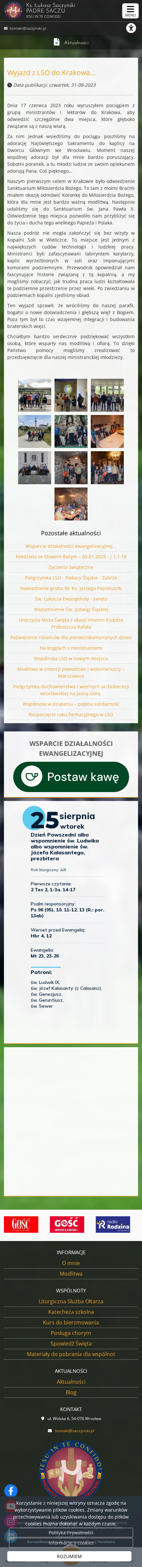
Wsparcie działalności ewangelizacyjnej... (71, 546)
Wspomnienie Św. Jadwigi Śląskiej (71, 609)
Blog (71, 1392)
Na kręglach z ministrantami (71, 648)
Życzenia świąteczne (71, 567)
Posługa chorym (71, 1333)
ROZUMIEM (69, 1556)
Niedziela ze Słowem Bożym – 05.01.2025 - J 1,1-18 (71, 556)
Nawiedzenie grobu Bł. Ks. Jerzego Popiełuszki (71, 588)
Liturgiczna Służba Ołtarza (71, 1301)
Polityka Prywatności (71, 1532)
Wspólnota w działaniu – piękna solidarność (71, 704)
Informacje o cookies (71, 1543)
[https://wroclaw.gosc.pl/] (50, 1224)
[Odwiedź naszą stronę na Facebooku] (11, 1490)
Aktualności (76, 43)
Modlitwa (71, 1273)
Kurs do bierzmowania (71, 1322)
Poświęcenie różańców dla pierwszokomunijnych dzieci (71, 637)
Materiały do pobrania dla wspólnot (71, 1354)
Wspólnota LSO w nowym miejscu (71, 658)
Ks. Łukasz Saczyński (50, 11)
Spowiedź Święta (71, 1343)
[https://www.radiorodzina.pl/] (96, 1224)
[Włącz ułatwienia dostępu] (134, 28)
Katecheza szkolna (71, 1312)
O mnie (71, 1263)
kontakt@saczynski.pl (27, 28)
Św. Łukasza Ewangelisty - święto (71, 599)
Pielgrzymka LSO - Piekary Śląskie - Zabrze (71, 578)
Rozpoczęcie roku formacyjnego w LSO (71, 714)
